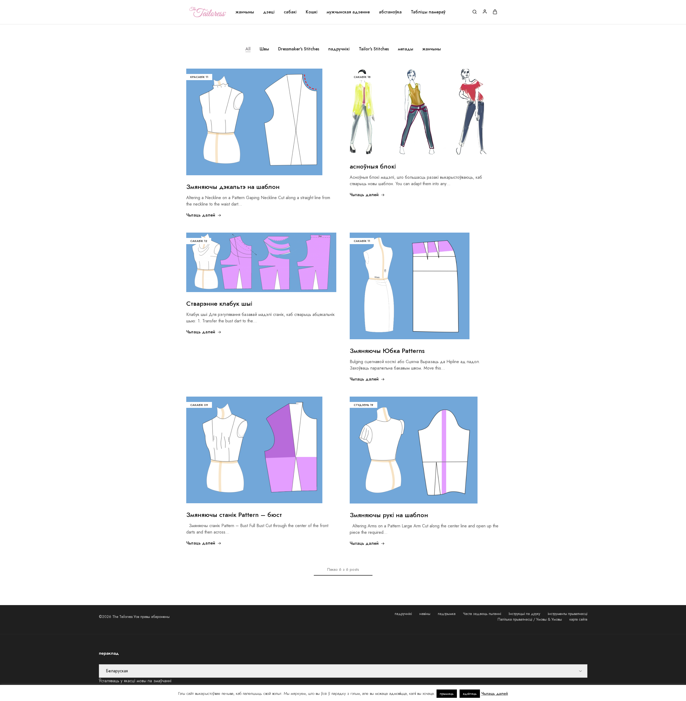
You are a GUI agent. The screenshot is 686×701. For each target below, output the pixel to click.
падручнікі (339, 49)
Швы (264, 49)
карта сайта (578, 619)
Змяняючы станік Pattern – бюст (234, 514)
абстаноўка (390, 12)
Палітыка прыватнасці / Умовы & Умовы (530, 619)
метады (405, 49)
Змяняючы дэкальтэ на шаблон (232, 186)
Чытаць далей (200, 215)
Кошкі (312, 12)
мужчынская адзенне (348, 12)
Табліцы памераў (428, 12)
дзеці (269, 12)
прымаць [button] (447, 693)
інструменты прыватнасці (567, 613)
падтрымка (447, 613)
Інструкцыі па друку (524, 613)
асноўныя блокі (373, 166)
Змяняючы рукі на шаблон (389, 515)
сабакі (290, 12)
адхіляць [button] (470, 693)
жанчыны (245, 12)
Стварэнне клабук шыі (219, 303)
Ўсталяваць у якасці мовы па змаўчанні (135, 681)
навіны (424, 613)
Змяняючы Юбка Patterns (387, 350)
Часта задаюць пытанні (482, 613)
